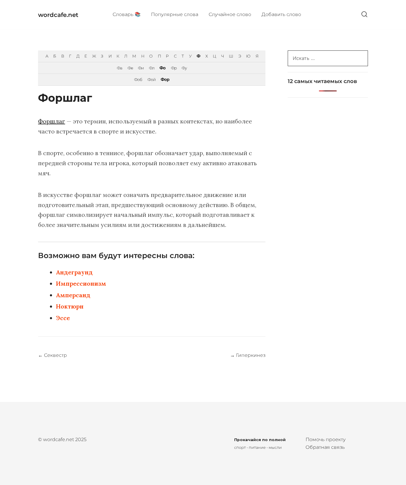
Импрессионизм (81, 283)
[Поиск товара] (364, 15)
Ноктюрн (70, 306)
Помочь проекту (326, 439)
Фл (151, 68)
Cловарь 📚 (127, 14)
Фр (174, 68)
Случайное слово (230, 14)
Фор (164, 79)
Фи (141, 68)
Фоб (138, 79)
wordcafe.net (58, 14)
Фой (151, 79)
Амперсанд (73, 295)
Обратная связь (325, 447)
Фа (119, 68)
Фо (162, 68)
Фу (184, 68)
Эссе (63, 318)
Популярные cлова (174, 14)
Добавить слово (281, 14)
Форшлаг (51, 121)
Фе (130, 68)
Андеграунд (74, 272)
